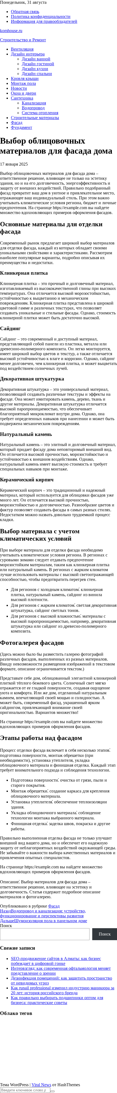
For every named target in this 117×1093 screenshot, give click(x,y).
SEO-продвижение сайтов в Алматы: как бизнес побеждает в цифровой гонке (56, 961)
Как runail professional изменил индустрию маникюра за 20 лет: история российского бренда (62, 990)
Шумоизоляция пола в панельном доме (43, 920)
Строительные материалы (35, 117)
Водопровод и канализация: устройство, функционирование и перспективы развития (43, 913)
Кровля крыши (25, 78)
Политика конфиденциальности (40, 16)
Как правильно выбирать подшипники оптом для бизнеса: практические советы (57, 1000)
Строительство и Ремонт (23, 40)
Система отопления (40, 112)
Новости (19, 88)
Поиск (6, 925)
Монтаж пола (23, 83)
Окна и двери (23, 93)
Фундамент (21, 127)
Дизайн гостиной (38, 63)
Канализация (34, 103)
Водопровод (33, 108)
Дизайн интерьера (28, 54)
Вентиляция (22, 49)
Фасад (16, 122)
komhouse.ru (11, 30)
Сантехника (22, 98)
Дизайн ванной (36, 59)
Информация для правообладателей (44, 21)
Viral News (41, 1084)
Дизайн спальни (37, 73)
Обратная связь (25, 11)
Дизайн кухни (35, 68)
